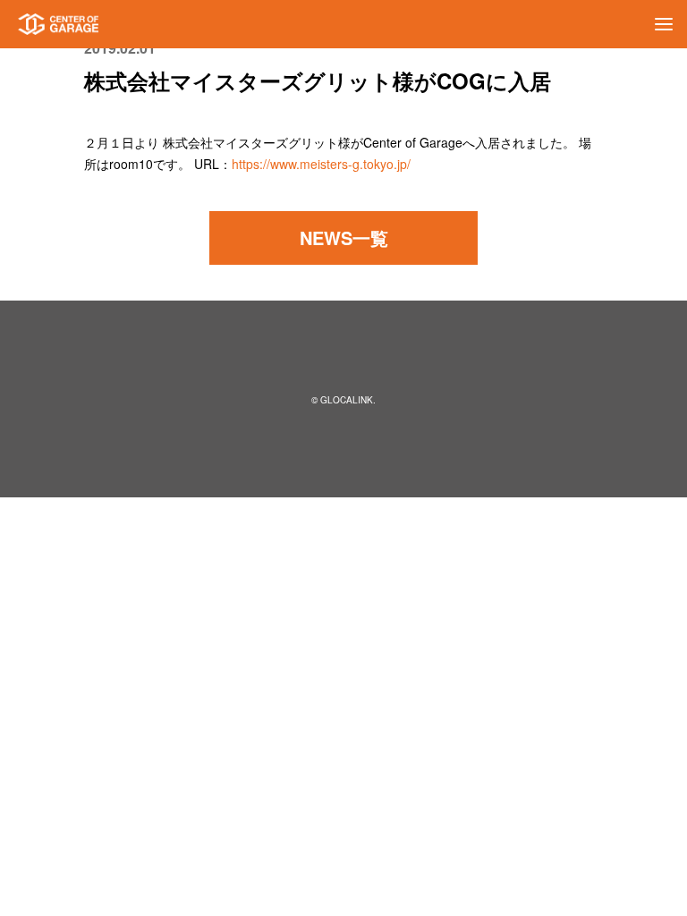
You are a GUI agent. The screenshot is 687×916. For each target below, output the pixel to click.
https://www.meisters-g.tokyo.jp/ (321, 164)
